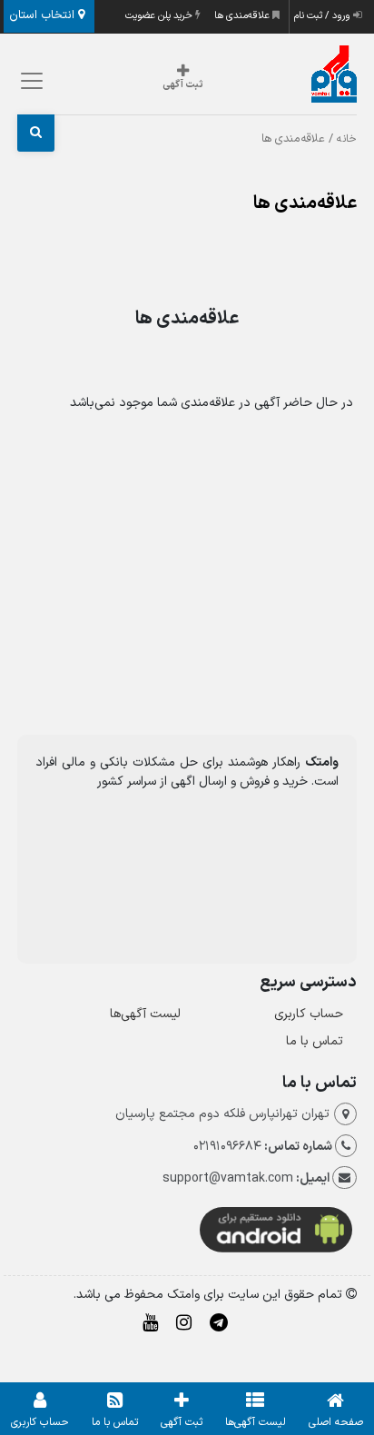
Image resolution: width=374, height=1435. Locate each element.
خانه (347, 139)
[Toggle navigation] (28, 80)
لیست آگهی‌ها (145, 1014)
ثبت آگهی (182, 85)
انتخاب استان (43, 15)
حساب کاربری (308, 1014)
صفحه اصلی (336, 1422)
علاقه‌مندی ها (243, 16)
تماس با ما (314, 1041)
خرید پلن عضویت (160, 16)
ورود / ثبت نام (323, 16)
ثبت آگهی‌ (181, 1422)
